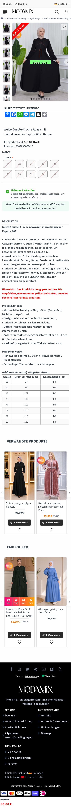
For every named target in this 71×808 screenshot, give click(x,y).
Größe (7, 157)
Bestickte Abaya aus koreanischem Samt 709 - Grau (56, 507)
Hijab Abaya (35, 18)
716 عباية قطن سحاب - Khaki (23, 505)
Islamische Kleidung (16, 18)
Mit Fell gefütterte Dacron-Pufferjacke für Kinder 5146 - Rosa (55, 612)
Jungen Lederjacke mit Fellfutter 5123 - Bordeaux (23, 612)
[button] (13, 62)
